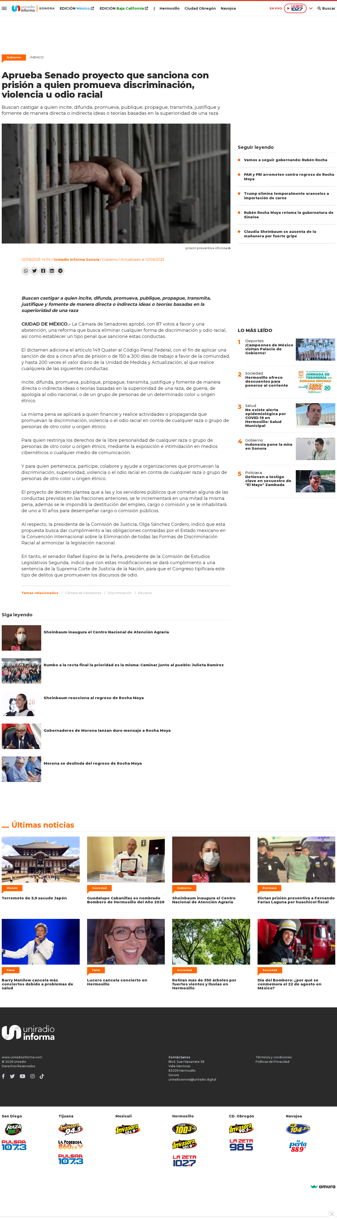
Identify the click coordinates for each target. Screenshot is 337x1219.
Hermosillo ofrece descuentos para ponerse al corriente (266, 381)
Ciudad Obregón (200, 8)
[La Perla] (298, 1146)
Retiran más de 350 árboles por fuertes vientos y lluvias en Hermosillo (204, 984)
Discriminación (119, 593)
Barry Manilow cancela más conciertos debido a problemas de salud (37, 984)
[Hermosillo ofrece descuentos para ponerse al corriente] (315, 382)
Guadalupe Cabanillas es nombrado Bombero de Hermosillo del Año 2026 (126, 900)
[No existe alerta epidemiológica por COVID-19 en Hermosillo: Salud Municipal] (315, 415)
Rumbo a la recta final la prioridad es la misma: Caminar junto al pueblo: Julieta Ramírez (134, 665)
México (36, 57)
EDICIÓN (75, 8)
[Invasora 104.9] (127, 1129)
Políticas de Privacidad (272, 1062)
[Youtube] (22, 1076)
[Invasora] (14, 1129)
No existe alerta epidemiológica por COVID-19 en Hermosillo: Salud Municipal (265, 417)
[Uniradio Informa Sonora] (33, 8)
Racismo (145, 593)
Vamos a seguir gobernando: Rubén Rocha (285, 160)
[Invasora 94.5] (70, 1129)
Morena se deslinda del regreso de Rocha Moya (93, 763)
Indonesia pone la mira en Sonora (268, 446)
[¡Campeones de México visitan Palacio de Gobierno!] (315, 349)
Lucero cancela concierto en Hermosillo (117, 982)
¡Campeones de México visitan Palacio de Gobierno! (269, 349)
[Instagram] (32, 1076)
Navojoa (228, 8)
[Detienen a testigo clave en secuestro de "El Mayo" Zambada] (315, 481)
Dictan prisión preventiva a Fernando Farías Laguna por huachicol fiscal (296, 900)
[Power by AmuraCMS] (323, 1187)
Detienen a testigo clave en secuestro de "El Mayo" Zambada (268, 480)
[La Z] (184, 1160)
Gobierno (14, 57)
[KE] (298, 1128)
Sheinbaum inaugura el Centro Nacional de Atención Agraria (106, 632)
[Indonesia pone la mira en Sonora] (315, 449)
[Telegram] (60, 271)
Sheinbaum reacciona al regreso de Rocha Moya (94, 697)
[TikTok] (42, 1076)
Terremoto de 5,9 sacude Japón (34, 898)
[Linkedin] (51, 271)
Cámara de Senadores (83, 593)
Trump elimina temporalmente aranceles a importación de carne (286, 195)
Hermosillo (170, 8)
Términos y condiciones (274, 1057)
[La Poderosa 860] (70, 1145)
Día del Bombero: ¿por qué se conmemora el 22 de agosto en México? (289, 984)
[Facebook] (43, 271)
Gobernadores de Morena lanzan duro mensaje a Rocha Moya (107, 730)
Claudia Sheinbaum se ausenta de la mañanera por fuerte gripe (280, 233)
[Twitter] (34, 271)
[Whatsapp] (25, 271)
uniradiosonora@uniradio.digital (192, 1079)
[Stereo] (184, 1128)
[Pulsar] (14, 1145)
